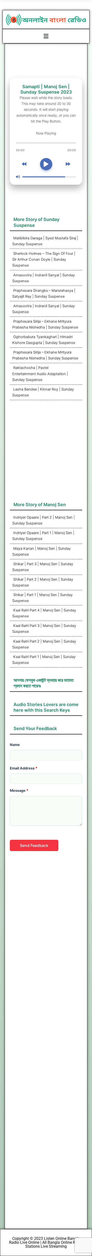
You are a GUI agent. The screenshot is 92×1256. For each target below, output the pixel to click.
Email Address (23, 768)
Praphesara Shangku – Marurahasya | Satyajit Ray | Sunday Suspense (43, 293)
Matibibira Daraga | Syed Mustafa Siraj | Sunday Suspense (45, 241)
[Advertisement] (46, 453)
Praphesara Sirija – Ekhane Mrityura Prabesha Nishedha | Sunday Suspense (45, 324)
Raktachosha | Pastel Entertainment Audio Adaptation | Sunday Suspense (40, 374)
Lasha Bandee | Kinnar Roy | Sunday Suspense (43, 392)
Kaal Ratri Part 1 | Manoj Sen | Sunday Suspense (44, 660)
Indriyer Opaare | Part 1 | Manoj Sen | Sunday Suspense (43, 536)
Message (19, 790)
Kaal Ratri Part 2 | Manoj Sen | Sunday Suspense (44, 644)
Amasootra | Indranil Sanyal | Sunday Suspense (43, 278)
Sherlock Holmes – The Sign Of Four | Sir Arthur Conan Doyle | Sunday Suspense (43, 259)
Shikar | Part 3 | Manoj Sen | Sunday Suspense (42, 567)
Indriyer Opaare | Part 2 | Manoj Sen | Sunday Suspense (43, 520)
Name (15, 745)
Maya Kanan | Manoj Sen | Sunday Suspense (41, 551)
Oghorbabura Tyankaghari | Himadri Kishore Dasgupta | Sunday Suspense (43, 340)
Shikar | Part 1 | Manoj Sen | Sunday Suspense (42, 598)
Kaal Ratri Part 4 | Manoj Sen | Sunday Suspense (44, 613)
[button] (46, 36)
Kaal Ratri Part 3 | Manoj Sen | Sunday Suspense (44, 628)
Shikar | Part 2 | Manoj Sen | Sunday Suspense (42, 582)
